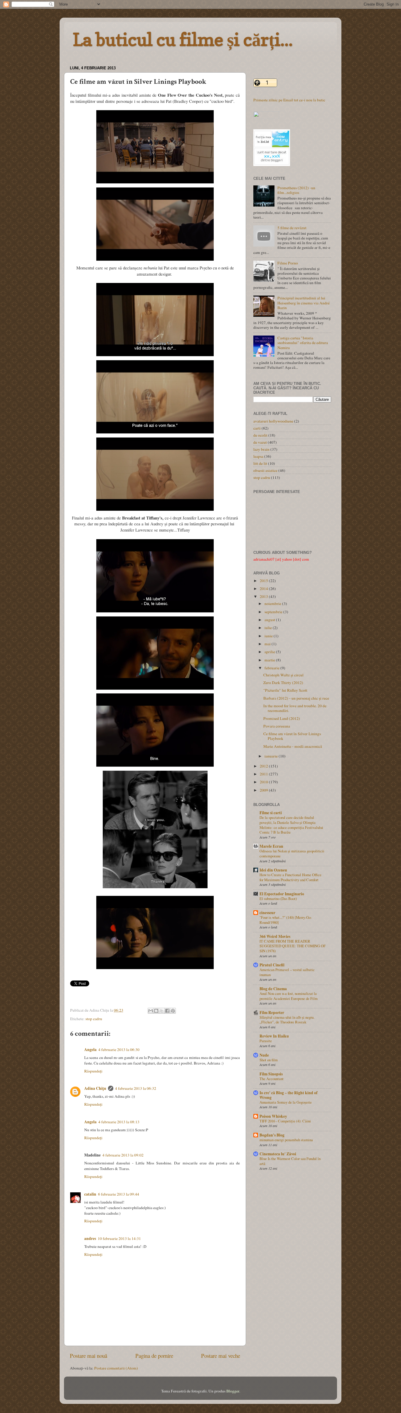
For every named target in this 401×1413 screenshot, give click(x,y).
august (270, 619)
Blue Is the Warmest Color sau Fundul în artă (290, 1161)
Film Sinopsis (271, 1074)
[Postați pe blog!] (156, 1011)
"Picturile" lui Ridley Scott (285, 690)
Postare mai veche (220, 1355)
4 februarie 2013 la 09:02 (123, 1155)
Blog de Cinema (273, 989)
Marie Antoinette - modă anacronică (292, 746)
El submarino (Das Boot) (278, 898)
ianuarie (271, 756)
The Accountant (272, 1078)
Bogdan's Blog (272, 1135)
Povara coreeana (276, 726)
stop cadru (93, 1018)
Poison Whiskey (273, 1116)
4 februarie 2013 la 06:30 (118, 1049)
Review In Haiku (274, 1036)
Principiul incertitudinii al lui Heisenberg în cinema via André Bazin (303, 302)
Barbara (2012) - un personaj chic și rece (296, 698)
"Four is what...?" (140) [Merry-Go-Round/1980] (286, 920)
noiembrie (273, 603)
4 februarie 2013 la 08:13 (118, 1121)
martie (270, 660)
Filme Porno (287, 263)
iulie (268, 627)
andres (90, 1238)
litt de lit (260, 463)
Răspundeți (93, 1071)
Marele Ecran (271, 846)
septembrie (273, 611)
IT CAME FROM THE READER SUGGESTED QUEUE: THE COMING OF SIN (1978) (293, 945)
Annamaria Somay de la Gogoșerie (286, 1102)
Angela (90, 1049)
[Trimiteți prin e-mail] (151, 1011)
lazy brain (261, 449)
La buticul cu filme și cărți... (183, 39)
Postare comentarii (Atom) (116, 1368)
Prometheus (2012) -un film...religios (296, 190)
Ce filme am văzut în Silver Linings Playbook (292, 736)
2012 (264, 766)
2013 (264, 596)
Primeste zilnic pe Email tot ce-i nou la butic (289, 100)
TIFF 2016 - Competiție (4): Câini (285, 1121)
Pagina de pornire (154, 1355)
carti (257, 428)
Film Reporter (272, 1012)
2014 (264, 588)
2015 (264, 580)
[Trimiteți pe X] (162, 1011)
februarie (272, 668)
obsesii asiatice (265, 470)
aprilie (270, 651)
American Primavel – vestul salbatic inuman (287, 972)
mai (268, 643)
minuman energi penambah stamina (286, 1139)
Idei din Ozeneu (273, 870)
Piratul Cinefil (272, 965)
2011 (264, 774)
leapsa (258, 456)
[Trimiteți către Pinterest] (173, 1011)
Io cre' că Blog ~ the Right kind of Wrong (289, 1095)
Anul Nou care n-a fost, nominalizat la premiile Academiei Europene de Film (289, 996)
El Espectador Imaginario (282, 894)
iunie (269, 635)
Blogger (232, 1391)
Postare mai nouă (88, 1355)
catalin (90, 1194)
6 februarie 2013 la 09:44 (118, 1194)
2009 (264, 790)
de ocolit (260, 435)
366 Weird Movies (275, 936)
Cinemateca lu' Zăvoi (278, 1154)
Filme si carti (271, 813)
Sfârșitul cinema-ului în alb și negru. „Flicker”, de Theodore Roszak (287, 1020)
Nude (264, 1055)
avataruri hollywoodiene (273, 421)
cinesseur (267, 913)
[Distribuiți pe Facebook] (167, 1011)
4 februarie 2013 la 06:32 (135, 1088)
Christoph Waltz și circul (283, 675)
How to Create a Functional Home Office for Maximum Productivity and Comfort (290, 877)
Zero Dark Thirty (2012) (283, 682)
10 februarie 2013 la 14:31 (119, 1238)
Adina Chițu (95, 1088)
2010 (264, 782)
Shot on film (269, 1059)
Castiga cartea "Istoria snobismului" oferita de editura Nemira (302, 342)
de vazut (260, 442)
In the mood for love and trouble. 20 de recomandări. (294, 708)
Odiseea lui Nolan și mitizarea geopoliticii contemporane (292, 853)
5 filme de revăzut (291, 227)
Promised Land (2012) (281, 718)
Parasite (266, 1040)
